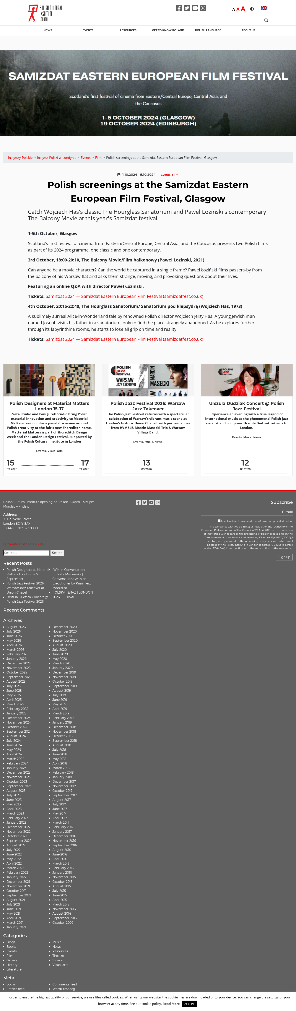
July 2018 (59, 750)
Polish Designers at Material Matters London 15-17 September (28, 574)
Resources (128, 30)
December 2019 (64, 672)
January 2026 (17, 659)
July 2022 (14, 850)
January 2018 (62, 777)
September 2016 (64, 845)
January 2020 (62, 668)
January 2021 (16, 927)
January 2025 (16, 713)
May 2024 (14, 750)
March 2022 (15, 868)
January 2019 (62, 722)
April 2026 (14, 645)
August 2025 (16, 681)
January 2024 (17, 768)
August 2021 (16, 900)
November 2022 (19, 832)
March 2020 (61, 663)
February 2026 (17, 654)
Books (11, 947)
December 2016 (64, 836)
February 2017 (62, 827)
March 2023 (15, 813)
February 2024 (17, 763)
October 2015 (62, 882)
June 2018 (59, 754)
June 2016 (59, 854)
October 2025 (17, 672)
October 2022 (17, 836)
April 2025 (14, 700)
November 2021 (18, 886)
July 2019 (59, 695)
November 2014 (64, 909)
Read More (171, 1003)
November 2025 (19, 668)
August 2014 (61, 913)
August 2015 (61, 886)
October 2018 (62, 736)
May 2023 (14, 804)
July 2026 (14, 631)
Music (149, 441)
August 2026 (16, 627)
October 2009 (62, 923)
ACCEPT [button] (189, 1004)
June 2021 (14, 909)
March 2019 (61, 713)
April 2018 (59, 763)
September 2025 (19, 677)
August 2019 (61, 691)
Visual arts (55, 451)
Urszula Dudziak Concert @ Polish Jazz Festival (246, 406)
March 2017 (60, 822)
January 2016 (62, 873)
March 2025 (15, 704)
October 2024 (17, 727)
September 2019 (64, 686)
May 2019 (59, 704)
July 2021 (13, 904)
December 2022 (19, 827)
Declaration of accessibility (23, 544)
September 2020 (65, 641)
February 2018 (63, 772)
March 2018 (61, 768)
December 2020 (64, 627)
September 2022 (19, 841)
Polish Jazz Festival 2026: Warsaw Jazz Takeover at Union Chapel (25, 587)
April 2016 (59, 859)
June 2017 (59, 809)
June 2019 (59, 700)
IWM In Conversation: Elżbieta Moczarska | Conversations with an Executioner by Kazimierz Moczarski (71, 579)
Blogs (11, 942)
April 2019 (59, 709)
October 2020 (62, 636)
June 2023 (14, 800)
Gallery (12, 960)
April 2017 (59, 818)
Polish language (208, 30)
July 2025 (14, 686)
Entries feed (15, 989)
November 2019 (64, 677)
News (48, 30)
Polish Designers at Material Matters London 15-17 (49, 406)
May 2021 (13, 913)
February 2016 (63, 868)
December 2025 (19, 663)
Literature (14, 969)
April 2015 (59, 900)
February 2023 (17, 818)
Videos (57, 960)
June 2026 (14, 636)
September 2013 (64, 918)
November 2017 (64, 786)
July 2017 (59, 804)
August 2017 (61, 800)
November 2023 (19, 777)
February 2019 (63, 718)
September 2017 (64, 795)
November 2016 (64, 841)
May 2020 (59, 659)
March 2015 (60, 904)
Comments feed (64, 984)
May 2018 (59, 759)
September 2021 (19, 895)
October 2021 (16, 891)
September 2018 (64, 741)
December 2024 (19, 718)
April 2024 (14, 754)
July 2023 (14, 795)
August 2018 (61, 745)
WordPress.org (63, 989)
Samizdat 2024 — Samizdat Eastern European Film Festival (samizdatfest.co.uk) (124, 296)
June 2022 (14, 854)
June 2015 (59, 895)
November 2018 (64, 732)
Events (88, 30)
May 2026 (14, 641)
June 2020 (60, 654)
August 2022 (16, 845)
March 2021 (15, 923)
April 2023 (14, 809)
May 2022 (14, 859)
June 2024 (14, 745)
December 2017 (64, 782)
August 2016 (61, 850)
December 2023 (19, 772)
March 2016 (61, 863)
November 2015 (64, 877)
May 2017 (59, 813)
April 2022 (14, 863)
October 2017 (62, 791)
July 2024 (14, 741)
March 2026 (15, 650)
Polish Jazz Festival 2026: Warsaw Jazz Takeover (148, 406)
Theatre (58, 956)
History (12, 965)
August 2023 (16, 791)
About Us (248, 30)
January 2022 (16, 877)
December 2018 (64, 727)
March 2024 (15, 759)
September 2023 (19, 786)
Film (175, 174)
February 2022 (17, 873)
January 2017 (62, 832)
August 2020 (62, 645)
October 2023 (17, 782)
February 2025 (17, 709)
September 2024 (19, 732)
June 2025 (14, 691)
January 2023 (16, 822)
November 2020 (64, 631)
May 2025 (14, 695)
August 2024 (16, 736)
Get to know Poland (168, 30)
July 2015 (59, 891)
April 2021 (14, 918)
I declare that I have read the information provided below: (257, 521)
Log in (11, 984)
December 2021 (18, 882)
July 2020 (59, 650)
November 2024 (19, 722)
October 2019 (62, 681)
